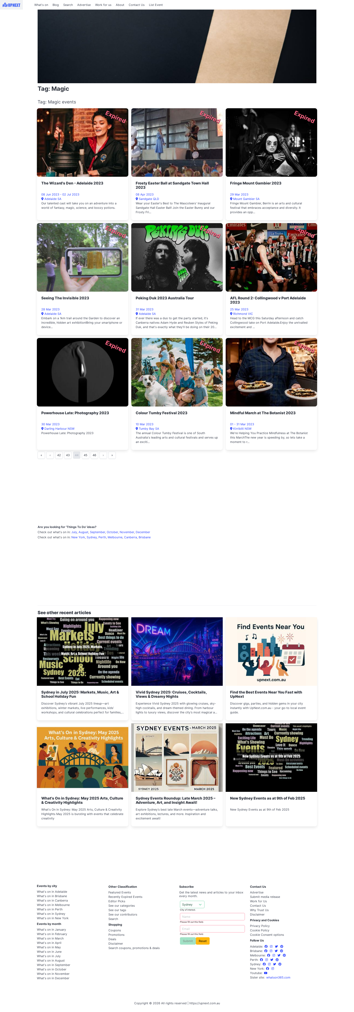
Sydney (92, 537)
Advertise (84, 5)
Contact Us (137, 5)
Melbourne (115, 537)
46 (94, 455)
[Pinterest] (282, 946)
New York (78, 537)
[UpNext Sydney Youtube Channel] (265, 973)
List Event (156, 5)
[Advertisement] (16, 33)
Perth (102, 537)
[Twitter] (277, 946)
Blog (56, 5)
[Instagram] (271, 946)
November (127, 532)
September (97, 532)
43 (68, 455)
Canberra (130, 537)
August (83, 532)
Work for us (103, 5)
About (120, 5)
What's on (41, 5)
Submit (188, 941)
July (74, 532)
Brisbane (145, 537)
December (143, 532)
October (112, 532)
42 (59, 455)
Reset (203, 941)
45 (85, 455)
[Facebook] (266, 946)
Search (68, 5)
